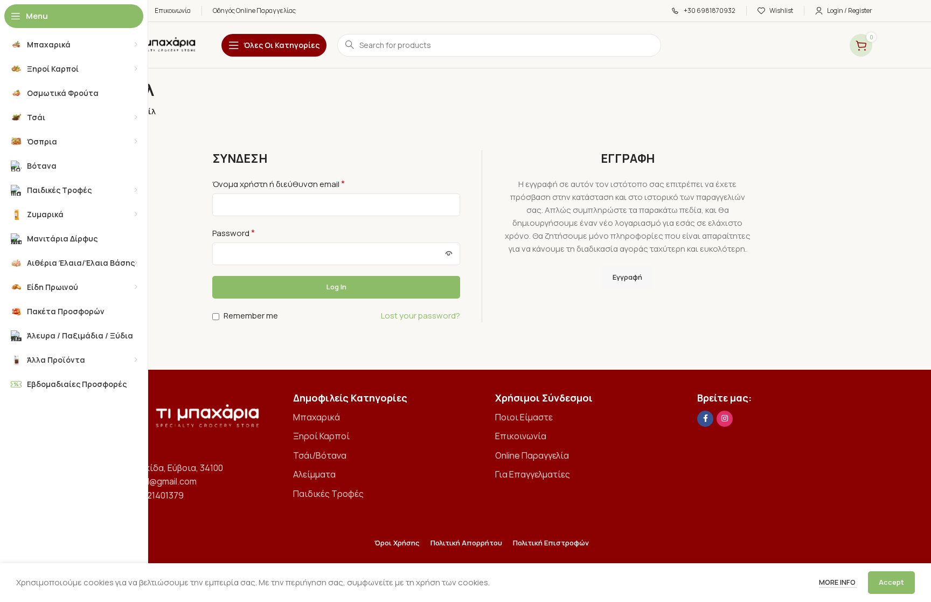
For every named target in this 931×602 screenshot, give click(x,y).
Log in (336, 287)
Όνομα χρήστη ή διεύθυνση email (278, 184)
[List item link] (380, 418)
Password (233, 233)
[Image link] (178, 420)
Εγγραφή (627, 277)
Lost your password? (420, 315)
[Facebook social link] (705, 419)
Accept (891, 582)
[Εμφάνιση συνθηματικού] (448, 254)
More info (838, 582)
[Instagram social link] (725, 419)
